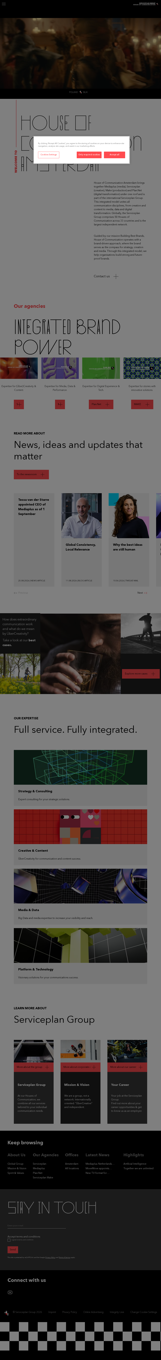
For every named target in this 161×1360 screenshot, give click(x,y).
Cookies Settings (49, 155)
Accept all (114, 155)
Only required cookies (89, 155)
